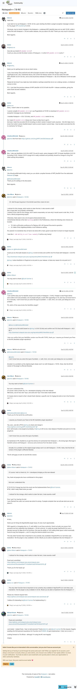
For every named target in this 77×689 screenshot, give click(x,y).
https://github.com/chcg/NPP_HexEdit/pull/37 (21, 427)
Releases (10, 175)
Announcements (15, 13)
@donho (22, 136)
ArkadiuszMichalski (12, 136)
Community (18, 3)
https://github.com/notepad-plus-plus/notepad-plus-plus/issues (27, 596)
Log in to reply (70, 13)
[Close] (73, 647)
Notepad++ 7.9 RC (22, 197)
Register (6, 664)
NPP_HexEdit (20, 26)
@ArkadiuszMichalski (20, 349)
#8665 (44, 631)
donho (9, 45)
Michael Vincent (11, 612)
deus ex (9, 18)
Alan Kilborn (10, 194)
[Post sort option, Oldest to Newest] (62, 13)
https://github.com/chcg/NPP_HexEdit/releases (36, 138)
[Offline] (4, 19)
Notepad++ (44, 674)
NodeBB (37, 677)
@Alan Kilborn (17, 464)
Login (11, 664)
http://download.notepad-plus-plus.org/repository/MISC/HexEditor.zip (28, 256)
